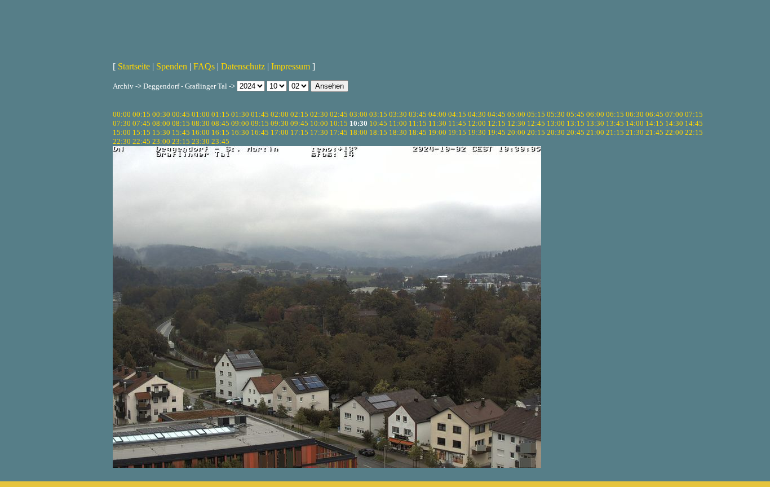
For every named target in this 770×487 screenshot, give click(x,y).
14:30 (674, 123)
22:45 (141, 141)
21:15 (615, 132)
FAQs (204, 66)
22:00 (674, 132)
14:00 (635, 123)
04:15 (457, 114)
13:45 (615, 123)
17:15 (299, 132)
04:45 (497, 114)
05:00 (516, 114)
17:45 (339, 132)
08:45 (220, 123)
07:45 (141, 123)
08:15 (181, 123)
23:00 (161, 141)
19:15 (457, 132)
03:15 (378, 114)
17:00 (280, 132)
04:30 (477, 114)
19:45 (497, 132)
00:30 (161, 114)
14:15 (654, 123)
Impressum (290, 66)
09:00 (240, 123)
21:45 (654, 132)
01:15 (220, 114)
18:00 (358, 132)
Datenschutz (243, 66)
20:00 (516, 132)
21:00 (595, 132)
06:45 (654, 114)
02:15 (299, 114)
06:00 (595, 114)
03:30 (398, 114)
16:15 (220, 132)
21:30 (635, 132)
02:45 (339, 114)
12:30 (516, 123)
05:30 (556, 114)
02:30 (319, 114)
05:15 (536, 114)
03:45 (418, 114)
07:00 (674, 114)
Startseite (134, 66)
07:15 (694, 114)
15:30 (161, 132)
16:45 (260, 132)
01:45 (260, 114)
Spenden (171, 66)
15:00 (122, 132)
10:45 (378, 123)
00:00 (122, 114)
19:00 (437, 132)
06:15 (615, 114)
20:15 (536, 132)
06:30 (635, 114)
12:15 (497, 123)
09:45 (299, 123)
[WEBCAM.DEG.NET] (385, 26)
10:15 (339, 123)
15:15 (141, 132)
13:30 (595, 123)
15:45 (181, 132)
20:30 (556, 132)
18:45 (418, 132)
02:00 (280, 114)
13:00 (556, 123)
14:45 (694, 123)
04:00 (437, 114)
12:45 (536, 123)
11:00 (398, 123)
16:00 (201, 132)
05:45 (576, 114)
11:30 (437, 123)
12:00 (477, 123)
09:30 (280, 123)
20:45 (576, 132)
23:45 (220, 141)
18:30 (398, 132)
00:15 (141, 114)
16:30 (240, 132)
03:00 (358, 114)
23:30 (201, 141)
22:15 (694, 132)
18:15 (378, 132)
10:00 (319, 123)
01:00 (201, 114)
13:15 (576, 123)
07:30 (122, 123)
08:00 (161, 123)
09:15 (260, 123)
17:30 (319, 132)
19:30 (477, 132)
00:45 (181, 114)
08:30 (201, 123)
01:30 (240, 114)
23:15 (181, 141)
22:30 (122, 141)
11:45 (457, 123)
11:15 (418, 123)
